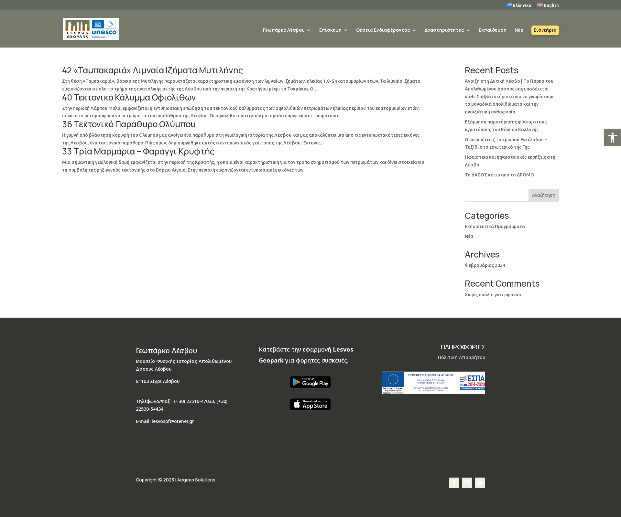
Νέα (519, 30)
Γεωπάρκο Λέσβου (284, 30)
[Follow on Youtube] (480, 483)
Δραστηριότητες (444, 30)
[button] (612, 137)
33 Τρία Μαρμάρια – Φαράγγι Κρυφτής (138, 151)
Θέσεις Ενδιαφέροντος (383, 30)
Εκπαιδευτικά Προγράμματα (495, 226)
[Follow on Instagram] (467, 483)
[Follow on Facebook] (454, 483)
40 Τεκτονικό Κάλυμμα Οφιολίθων (129, 97)
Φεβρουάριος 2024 (485, 265)
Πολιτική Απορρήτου (461, 357)
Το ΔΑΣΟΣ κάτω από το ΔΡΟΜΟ (499, 174)
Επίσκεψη (330, 30)
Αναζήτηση (543, 195)
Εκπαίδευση (493, 30)
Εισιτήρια (545, 30)
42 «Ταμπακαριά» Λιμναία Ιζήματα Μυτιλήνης (152, 70)
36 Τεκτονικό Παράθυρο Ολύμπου (129, 124)
